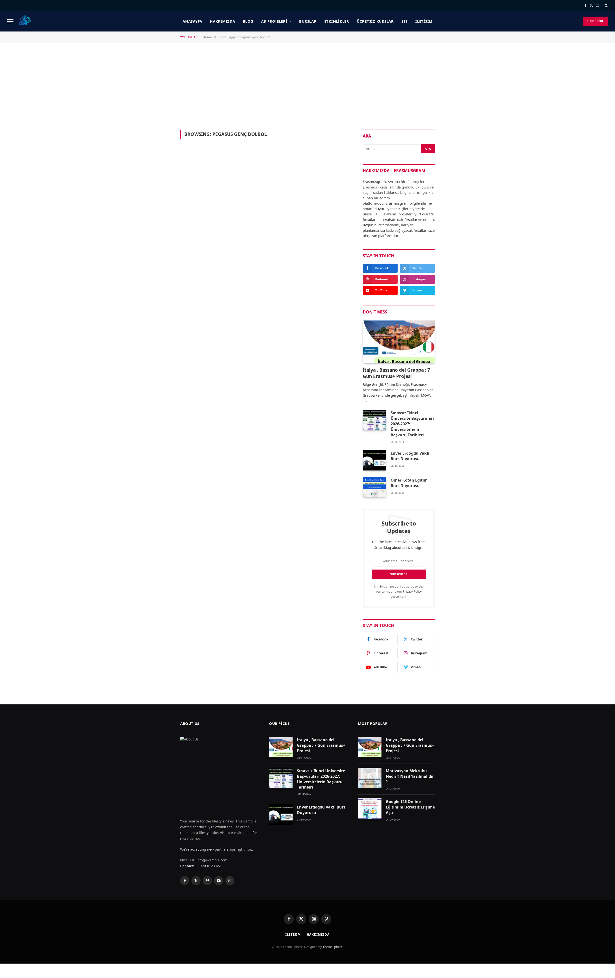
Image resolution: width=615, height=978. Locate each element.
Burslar (307, 21)
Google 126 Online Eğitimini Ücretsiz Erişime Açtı (410, 807)
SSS (404, 21)
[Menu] (10, 21)
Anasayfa (192, 21)
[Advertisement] (307, 85)
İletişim (423, 21)
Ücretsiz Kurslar (375, 21)
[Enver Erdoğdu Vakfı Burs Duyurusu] (374, 460)
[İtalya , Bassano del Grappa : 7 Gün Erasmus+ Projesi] (399, 342)
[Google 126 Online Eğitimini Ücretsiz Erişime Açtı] (369, 808)
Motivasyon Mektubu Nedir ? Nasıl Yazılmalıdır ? (410, 776)
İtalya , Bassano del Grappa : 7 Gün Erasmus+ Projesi (396, 373)
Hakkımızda (222, 21)
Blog (248, 21)
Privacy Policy (412, 591)
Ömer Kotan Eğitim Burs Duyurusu (409, 482)
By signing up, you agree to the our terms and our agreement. (400, 591)
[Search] (606, 5)
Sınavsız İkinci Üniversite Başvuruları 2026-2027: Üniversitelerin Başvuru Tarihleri (412, 424)
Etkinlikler (336, 21)
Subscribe (595, 21)
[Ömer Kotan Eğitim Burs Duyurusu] (374, 487)
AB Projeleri (274, 21)
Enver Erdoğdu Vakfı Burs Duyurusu (410, 456)
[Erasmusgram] (25, 21)
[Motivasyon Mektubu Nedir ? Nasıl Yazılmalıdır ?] (369, 778)
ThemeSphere (333, 947)
